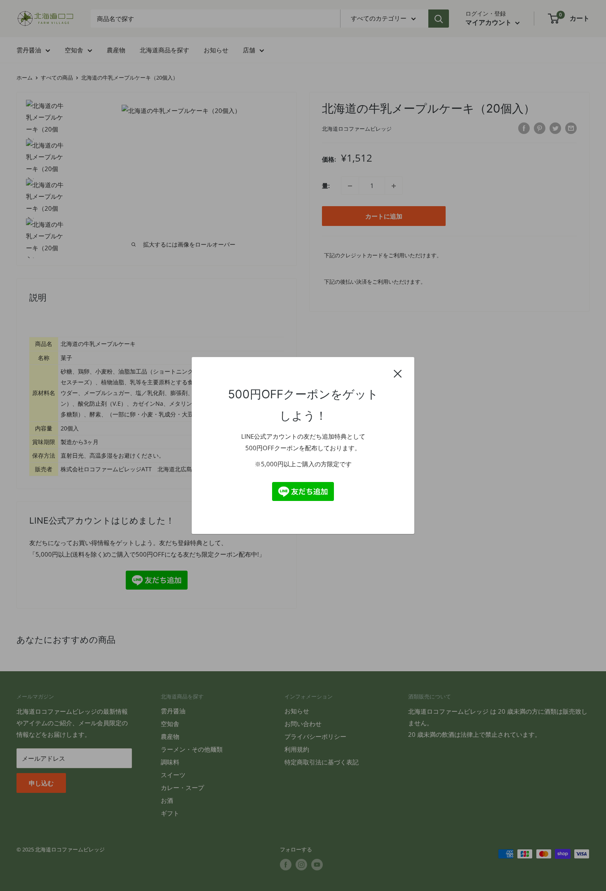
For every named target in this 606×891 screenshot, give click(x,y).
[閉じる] (398, 372)
